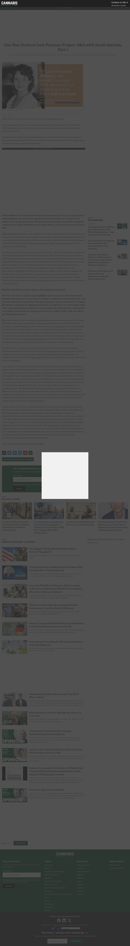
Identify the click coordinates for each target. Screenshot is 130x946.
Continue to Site (119, 2)
